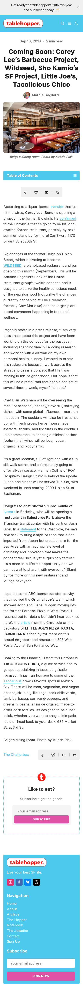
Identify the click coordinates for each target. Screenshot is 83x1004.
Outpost (72, 991)
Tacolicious (12, 681)
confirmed (68, 218)
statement (28, 529)
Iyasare (9, 512)
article (25, 622)
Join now (40, 976)
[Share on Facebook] (25, 192)
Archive (13, 914)
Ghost (60, 991)
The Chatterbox (16, 754)
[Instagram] (10, 882)
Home (12, 903)
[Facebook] (19, 882)
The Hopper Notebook (17, 922)
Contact (13, 936)
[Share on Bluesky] (36, 193)
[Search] (62, 23)
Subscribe (41, 819)
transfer (57, 207)
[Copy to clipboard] (58, 193)
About (12, 909)
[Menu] (69, 23)
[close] (77, 7)
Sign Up (13, 941)
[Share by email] (46, 192)
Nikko (44, 996)
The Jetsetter (18, 930)
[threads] (36, 882)
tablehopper (24, 991)
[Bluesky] (27, 882)
